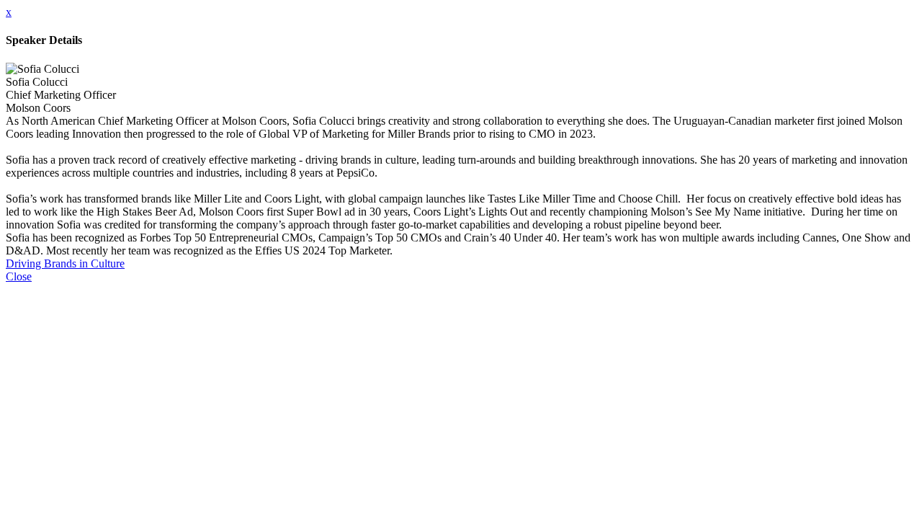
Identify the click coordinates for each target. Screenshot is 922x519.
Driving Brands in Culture (65, 263)
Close (19, 276)
